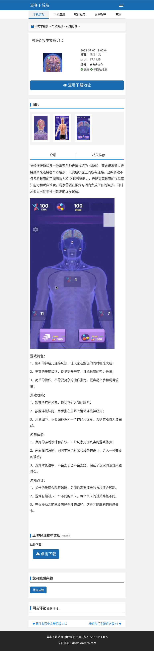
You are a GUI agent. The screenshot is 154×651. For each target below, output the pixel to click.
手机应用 (59, 14)
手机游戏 (38, 14)
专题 (118, 14)
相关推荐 (98, 155)
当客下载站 (39, 5)
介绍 (53, 155)
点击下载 (48, 554)
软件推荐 (79, 14)
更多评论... (54, 608)
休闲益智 (71, 26)
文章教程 (100, 14)
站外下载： (37, 545)
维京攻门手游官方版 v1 (104, 623)
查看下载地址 (79, 85)
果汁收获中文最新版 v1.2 (51, 623)
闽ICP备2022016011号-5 (92, 637)
